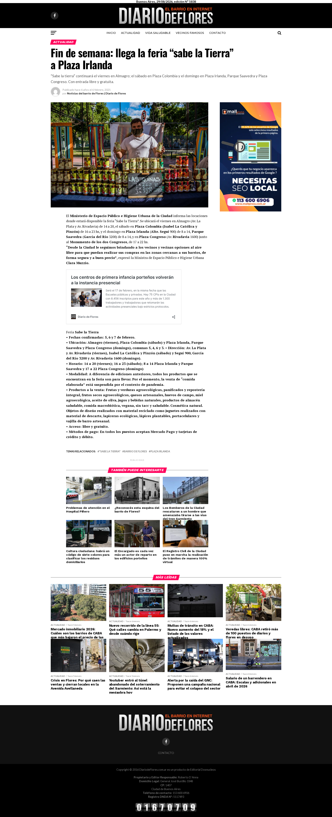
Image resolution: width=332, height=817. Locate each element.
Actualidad (130, 33)
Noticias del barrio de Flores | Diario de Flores (96, 93)
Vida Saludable (158, 33)
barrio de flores (135, 451)
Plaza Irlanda (160, 451)
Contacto (217, 33)
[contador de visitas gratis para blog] (166, 811)
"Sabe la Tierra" (109, 451)
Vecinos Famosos (190, 33)
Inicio (111, 33)
